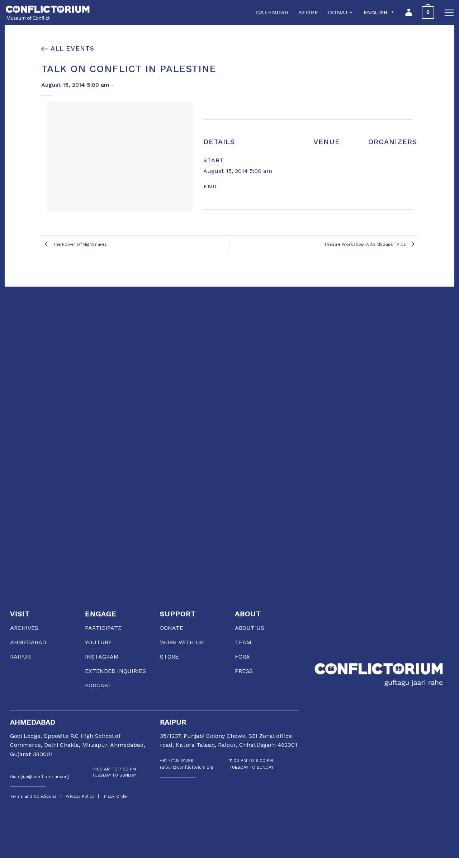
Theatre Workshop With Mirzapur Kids (365, 244)
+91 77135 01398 (177, 760)
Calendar (272, 12)
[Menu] (449, 13)
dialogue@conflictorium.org (39, 776)
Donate (340, 12)
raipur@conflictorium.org (186, 767)
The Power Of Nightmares (79, 244)
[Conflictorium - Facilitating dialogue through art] (48, 13)
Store (308, 12)
